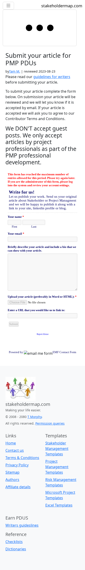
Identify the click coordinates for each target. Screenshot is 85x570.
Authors (12, 479)
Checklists (14, 541)
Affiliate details (18, 486)
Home (10, 443)
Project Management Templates (56, 467)
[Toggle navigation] (40, 28)
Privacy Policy (17, 465)
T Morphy (34, 417)
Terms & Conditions (22, 457)
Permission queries (50, 423)
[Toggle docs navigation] (8, 6)
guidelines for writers (51, 76)
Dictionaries (15, 549)
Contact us (14, 450)
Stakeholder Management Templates (56, 449)
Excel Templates (59, 505)
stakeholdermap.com (61, 5)
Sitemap (12, 472)
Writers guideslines (22, 525)
